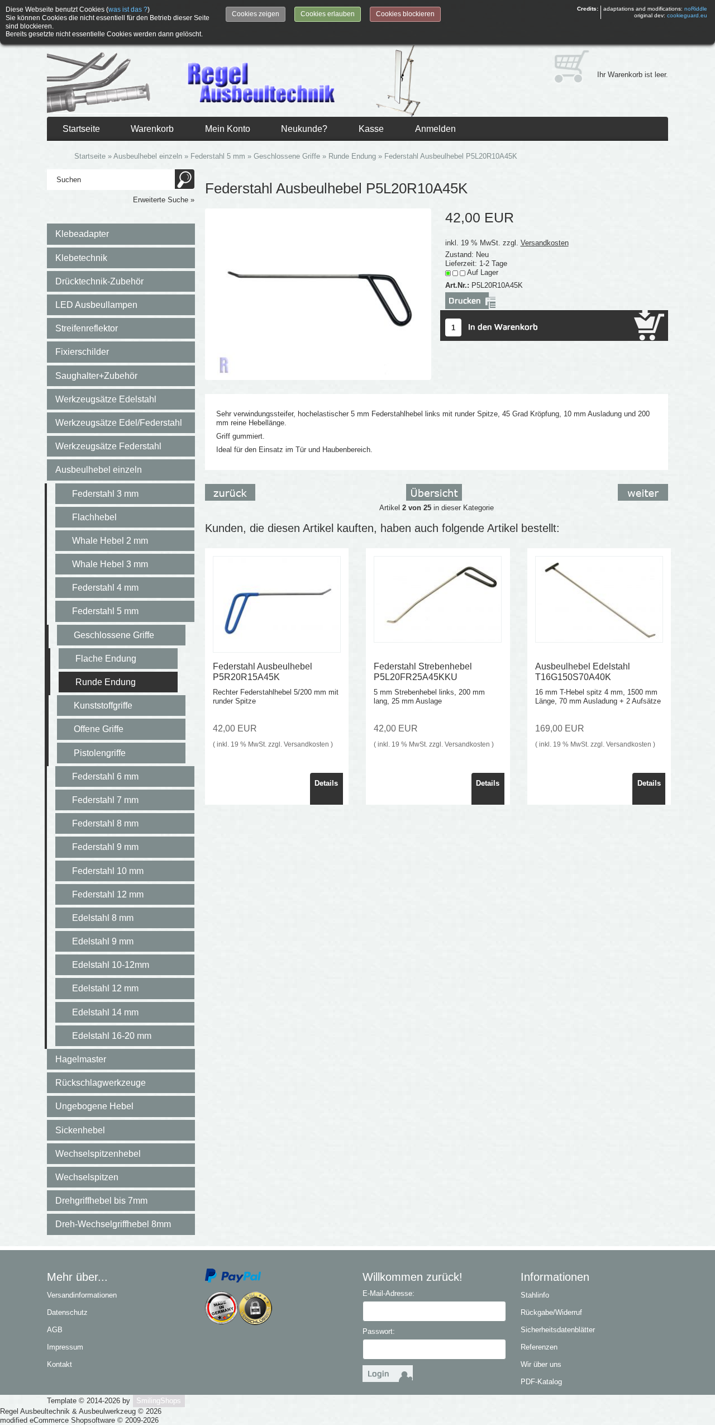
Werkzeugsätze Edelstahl (105, 399)
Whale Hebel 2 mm (110, 540)
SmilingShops (158, 1400)
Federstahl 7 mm (105, 800)
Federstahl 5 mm (105, 611)
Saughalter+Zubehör (96, 376)
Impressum (65, 1347)
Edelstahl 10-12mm (110, 965)
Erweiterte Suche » (163, 200)
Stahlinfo (535, 1295)
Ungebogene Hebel (94, 1106)
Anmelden (435, 129)
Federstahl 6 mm (105, 776)
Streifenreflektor (86, 328)
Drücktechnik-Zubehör (99, 281)
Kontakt (59, 1364)
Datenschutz (67, 1312)
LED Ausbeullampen (96, 305)
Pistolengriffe (100, 753)
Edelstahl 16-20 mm (111, 1036)
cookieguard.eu (687, 15)
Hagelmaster (80, 1059)
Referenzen (539, 1347)
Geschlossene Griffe (114, 635)
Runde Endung (105, 682)
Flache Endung (105, 658)
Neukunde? (304, 129)
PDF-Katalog (541, 1382)
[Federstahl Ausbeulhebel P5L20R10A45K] (318, 293)
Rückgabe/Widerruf (551, 1312)
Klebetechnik (81, 258)
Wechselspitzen (86, 1177)
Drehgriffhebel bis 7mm (101, 1200)
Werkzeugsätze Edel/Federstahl (118, 423)
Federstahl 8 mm (105, 823)
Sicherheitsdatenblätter (558, 1330)
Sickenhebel (80, 1130)
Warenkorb (152, 129)
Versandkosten (545, 243)
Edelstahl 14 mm (105, 1012)
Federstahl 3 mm (105, 493)
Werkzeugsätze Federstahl (108, 446)
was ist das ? (127, 9)
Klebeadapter (82, 234)
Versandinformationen (82, 1295)
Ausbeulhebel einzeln (98, 469)
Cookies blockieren (405, 14)
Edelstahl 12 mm (105, 988)
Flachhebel (94, 517)
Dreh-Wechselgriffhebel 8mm (113, 1224)
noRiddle (695, 9)
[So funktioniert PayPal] (233, 1275)
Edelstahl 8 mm (103, 918)
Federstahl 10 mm (108, 871)
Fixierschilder (82, 352)
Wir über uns (541, 1364)
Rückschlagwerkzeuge (100, 1082)
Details (326, 783)
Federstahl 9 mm (105, 847)
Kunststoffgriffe (103, 705)
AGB (55, 1330)
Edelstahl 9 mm (103, 941)
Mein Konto (227, 129)
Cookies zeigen (255, 14)
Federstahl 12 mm (108, 894)
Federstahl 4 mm (105, 587)
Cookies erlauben (328, 14)
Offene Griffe (98, 729)
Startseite (81, 129)
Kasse (371, 129)
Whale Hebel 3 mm (110, 564)
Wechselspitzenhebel (98, 1153)
